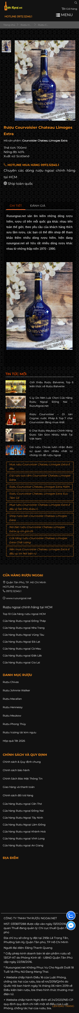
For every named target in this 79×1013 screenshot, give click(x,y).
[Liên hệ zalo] (70, 915)
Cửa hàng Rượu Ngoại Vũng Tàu (23, 634)
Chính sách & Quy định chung (22, 761)
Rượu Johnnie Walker (16, 690)
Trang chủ (9, 24)
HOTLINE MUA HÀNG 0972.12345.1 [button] (33, 165)
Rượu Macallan (12, 698)
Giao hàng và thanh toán (19, 787)
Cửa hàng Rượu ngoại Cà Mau (22, 648)
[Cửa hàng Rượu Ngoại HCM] (13, 6)
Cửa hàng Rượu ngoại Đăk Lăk (22, 655)
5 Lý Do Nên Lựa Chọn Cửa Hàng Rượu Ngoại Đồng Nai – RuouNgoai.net (51, 402)
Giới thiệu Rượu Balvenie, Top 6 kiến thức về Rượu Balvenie (51, 384)
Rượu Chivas (11, 682)
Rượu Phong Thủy (14, 724)
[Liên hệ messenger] (70, 925)
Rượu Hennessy (13, 707)
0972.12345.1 (13, 591)
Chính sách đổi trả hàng (18, 795)
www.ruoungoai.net (18, 598)
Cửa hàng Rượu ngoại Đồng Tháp (24, 621)
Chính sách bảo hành (16, 770)
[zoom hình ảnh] (70, 117)
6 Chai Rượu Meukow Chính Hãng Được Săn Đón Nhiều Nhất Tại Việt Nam (51, 435)
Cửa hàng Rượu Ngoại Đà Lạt (21, 641)
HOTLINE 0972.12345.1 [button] (18, 16)
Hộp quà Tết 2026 (14, 740)
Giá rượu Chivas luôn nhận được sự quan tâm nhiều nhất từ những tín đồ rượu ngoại (51, 451)
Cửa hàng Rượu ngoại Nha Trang (24, 627)
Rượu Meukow (12, 715)
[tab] (16, 205)
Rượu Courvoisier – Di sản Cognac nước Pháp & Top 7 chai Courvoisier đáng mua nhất (51, 418)
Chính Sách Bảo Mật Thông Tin (22, 778)
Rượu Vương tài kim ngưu (19, 732)
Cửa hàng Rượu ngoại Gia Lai (21, 662)
